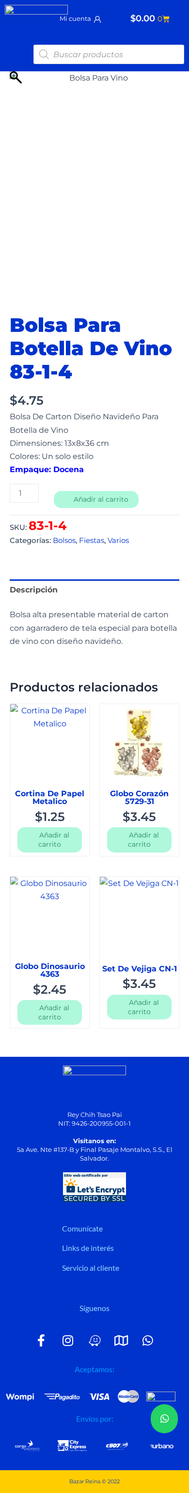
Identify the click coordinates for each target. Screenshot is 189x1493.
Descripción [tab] (34, 589)
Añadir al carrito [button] (53, 840)
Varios (118, 540)
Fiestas (91, 540)
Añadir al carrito (101, 499)
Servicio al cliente (90, 1267)
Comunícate (82, 1228)
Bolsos (64, 540)
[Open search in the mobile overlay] (109, 54)
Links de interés (88, 1247)
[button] (116, 1228)
